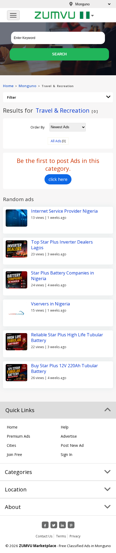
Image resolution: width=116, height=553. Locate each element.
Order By (37, 127)
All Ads (56, 141)
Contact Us (44, 536)
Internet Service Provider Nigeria (64, 211)
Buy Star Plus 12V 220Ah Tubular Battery (64, 368)
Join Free (14, 454)
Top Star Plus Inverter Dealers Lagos (62, 245)
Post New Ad (72, 445)
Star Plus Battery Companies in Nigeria (62, 275)
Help (65, 427)
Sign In (66, 454)
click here (58, 179)
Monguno (27, 85)
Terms (61, 536)
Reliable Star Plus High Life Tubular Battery (67, 337)
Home (8, 85)
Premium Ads (18, 436)
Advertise (69, 436)
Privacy (75, 536)
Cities (11, 445)
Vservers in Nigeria (50, 304)
